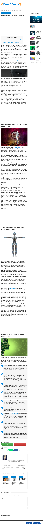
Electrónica (14, 8)
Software (9, 13)
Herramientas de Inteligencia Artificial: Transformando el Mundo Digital (36, 16)
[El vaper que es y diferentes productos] (14, 478)
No (20, 444)
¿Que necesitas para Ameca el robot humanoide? (12, 41)
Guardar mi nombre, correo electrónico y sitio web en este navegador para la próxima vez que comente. (14, 512)
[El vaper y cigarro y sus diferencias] (6, 478)
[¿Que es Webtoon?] (32, 48)
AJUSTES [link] (10, 524)
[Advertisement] (14, 28)
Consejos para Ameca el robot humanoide (10, 42)
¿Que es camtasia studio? (37, 42)
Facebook (31, 8)
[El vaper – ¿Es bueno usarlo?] (32, 33)
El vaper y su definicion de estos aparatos (38, 37)
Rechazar (37, 523)
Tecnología (4, 8)
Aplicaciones (5, 476)
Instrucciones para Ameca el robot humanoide (11, 39)
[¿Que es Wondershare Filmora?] (22, 478)
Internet (8, 8)
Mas (34, 8)
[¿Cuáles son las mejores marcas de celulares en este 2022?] (32, 26)
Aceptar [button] (29, 523)
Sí (7, 444)
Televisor (25, 8)
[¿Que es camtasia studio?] (32, 43)
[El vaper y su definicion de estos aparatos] (32, 38)
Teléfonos (20, 8)
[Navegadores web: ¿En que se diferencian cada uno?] (32, 58)
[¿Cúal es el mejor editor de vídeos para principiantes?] (32, 53)
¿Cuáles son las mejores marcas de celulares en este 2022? (36, 27)
